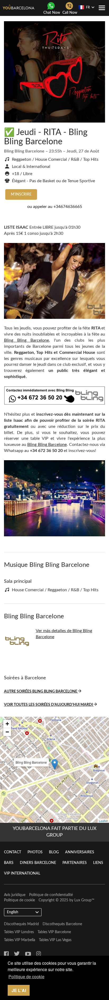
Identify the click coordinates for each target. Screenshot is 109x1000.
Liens (98, 863)
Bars (8, 863)
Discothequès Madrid (21, 924)
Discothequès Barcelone (62, 924)
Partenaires (74, 863)
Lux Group (83, 900)
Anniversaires (79, 852)
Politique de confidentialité (51, 895)
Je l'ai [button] (19, 990)
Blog (54, 852)
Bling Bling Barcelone (26, 340)
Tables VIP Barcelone (54, 932)
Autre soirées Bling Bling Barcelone (41, 691)
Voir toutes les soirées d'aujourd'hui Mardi (49, 705)
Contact (12, 852)
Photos (35, 852)
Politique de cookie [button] (26, 976)
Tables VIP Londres (19, 932)
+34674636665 (67, 207)
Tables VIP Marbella (19, 940)
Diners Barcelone (38, 863)
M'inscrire (21, 194)
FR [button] (88, 7)
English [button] (12, 912)
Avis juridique (14, 895)
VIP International (22, 873)
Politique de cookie (19, 900)
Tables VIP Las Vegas (55, 940)
